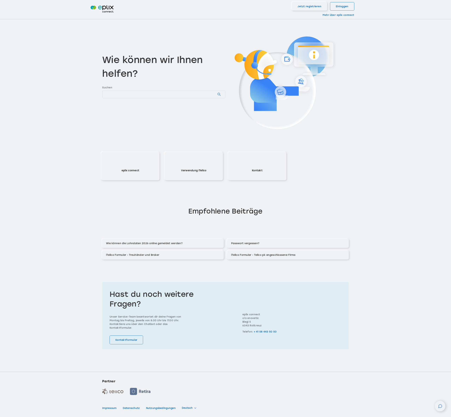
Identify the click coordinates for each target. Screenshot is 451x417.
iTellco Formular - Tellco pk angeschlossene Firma (263, 254)
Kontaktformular (126, 339)
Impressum (109, 408)
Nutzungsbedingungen (161, 408)
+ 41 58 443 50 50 (265, 331)
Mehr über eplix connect (338, 15)
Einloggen (342, 6)
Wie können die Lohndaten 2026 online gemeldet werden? (144, 243)
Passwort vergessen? (245, 243)
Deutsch (187, 407)
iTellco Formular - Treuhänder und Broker (132, 254)
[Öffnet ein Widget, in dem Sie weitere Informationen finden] (440, 408)
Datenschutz (131, 408)
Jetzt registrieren (309, 6)
